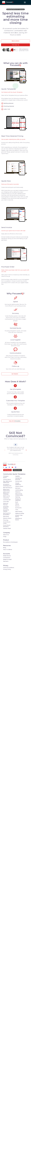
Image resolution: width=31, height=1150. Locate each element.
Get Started (15, 374)
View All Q (15, 421)
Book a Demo (15, 41)
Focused (9, 2)
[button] (26, 450)
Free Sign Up (7, 470)
